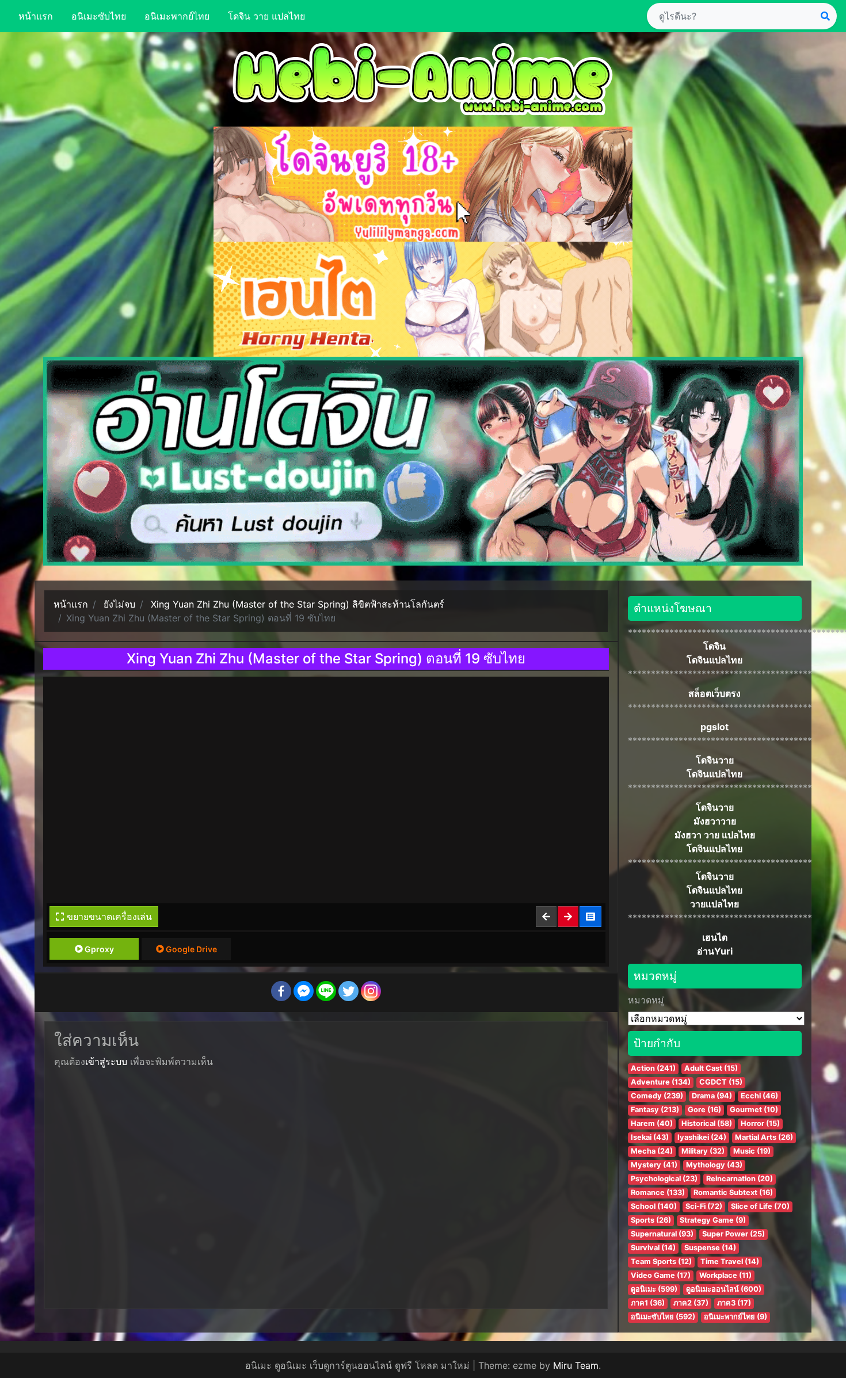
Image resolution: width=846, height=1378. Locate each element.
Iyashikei (701, 1137)
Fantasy (655, 1109)
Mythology (714, 1165)
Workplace (725, 1275)
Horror (760, 1123)
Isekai (650, 1137)
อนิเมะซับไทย (98, 16)
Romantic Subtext (733, 1192)
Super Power (733, 1234)
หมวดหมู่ (646, 1000)
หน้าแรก (35, 16)
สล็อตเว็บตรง (714, 693)
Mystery (654, 1165)
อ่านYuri (715, 951)
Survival (653, 1247)
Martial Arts (764, 1137)
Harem (652, 1123)
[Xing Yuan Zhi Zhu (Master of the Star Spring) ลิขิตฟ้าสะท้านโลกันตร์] (591, 916)
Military (703, 1151)
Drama (712, 1095)
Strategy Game (713, 1220)
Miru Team (576, 1365)
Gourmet (754, 1109)
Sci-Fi (703, 1206)
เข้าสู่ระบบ (106, 1061)
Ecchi (759, 1095)
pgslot (714, 726)
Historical (706, 1123)
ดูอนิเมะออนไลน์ (723, 1289)
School (654, 1206)
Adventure (661, 1082)
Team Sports (661, 1261)
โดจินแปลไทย (714, 660)
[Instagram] (371, 991)
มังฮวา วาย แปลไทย (714, 835)
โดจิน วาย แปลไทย (266, 16)
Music (752, 1151)
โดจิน (714, 646)
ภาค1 (648, 1303)
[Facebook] (281, 991)
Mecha (652, 1151)
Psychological (664, 1178)
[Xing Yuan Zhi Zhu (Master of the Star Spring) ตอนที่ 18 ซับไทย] (547, 916)
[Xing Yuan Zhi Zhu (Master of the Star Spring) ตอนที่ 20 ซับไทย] (569, 916)
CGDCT (720, 1082)
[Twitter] (348, 991)
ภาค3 (734, 1303)
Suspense (710, 1247)
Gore (704, 1109)
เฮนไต (714, 937)
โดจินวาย (715, 760)
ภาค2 (690, 1303)
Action (653, 1068)
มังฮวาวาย (714, 821)
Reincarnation (739, 1178)
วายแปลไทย (714, 904)
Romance (658, 1192)
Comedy (657, 1095)
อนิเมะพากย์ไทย (176, 16)
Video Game (661, 1275)
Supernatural (662, 1234)
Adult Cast (711, 1068)
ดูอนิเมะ (654, 1289)
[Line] (326, 991)
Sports (651, 1220)
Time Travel (729, 1261)
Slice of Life (760, 1206)
